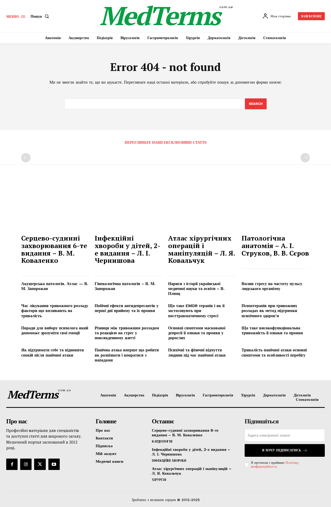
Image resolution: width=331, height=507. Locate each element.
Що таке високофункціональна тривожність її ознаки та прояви (272, 330)
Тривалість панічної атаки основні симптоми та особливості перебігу (274, 352)
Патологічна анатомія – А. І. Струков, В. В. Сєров (275, 245)
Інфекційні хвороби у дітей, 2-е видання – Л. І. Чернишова (127, 249)
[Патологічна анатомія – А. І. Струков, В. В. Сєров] (276, 205)
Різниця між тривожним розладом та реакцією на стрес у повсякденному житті (127, 332)
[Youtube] (54, 464)
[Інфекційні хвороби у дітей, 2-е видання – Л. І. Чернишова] (129, 205)
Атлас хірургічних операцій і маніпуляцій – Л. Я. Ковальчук (201, 249)
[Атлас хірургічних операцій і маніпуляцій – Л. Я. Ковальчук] (202, 205)
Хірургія (159, 480)
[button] (41, 16)
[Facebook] (12, 464)
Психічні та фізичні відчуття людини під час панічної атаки (196, 352)
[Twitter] (40, 464)
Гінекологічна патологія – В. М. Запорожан (125, 286)
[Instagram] (26, 464)
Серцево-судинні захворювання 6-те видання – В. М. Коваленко (54, 249)
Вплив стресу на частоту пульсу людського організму (272, 286)
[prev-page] (26, 157)
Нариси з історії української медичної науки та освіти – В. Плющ (196, 288)
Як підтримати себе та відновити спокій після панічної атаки (52, 352)
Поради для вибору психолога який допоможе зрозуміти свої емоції (54, 330)
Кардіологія (162, 441)
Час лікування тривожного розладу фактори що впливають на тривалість (54, 310)
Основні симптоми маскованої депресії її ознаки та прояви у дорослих (196, 332)
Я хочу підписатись (281, 450)
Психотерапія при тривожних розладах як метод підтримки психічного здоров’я (269, 310)
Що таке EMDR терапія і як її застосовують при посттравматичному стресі (196, 310)
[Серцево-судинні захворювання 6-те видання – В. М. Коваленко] (55, 205)
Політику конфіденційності (275, 465)
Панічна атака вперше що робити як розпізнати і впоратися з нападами (127, 354)
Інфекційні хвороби (169, 460)
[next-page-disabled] (305, 157)
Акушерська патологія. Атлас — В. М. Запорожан (54, 286)
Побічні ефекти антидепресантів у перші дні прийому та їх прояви (127, 308)
